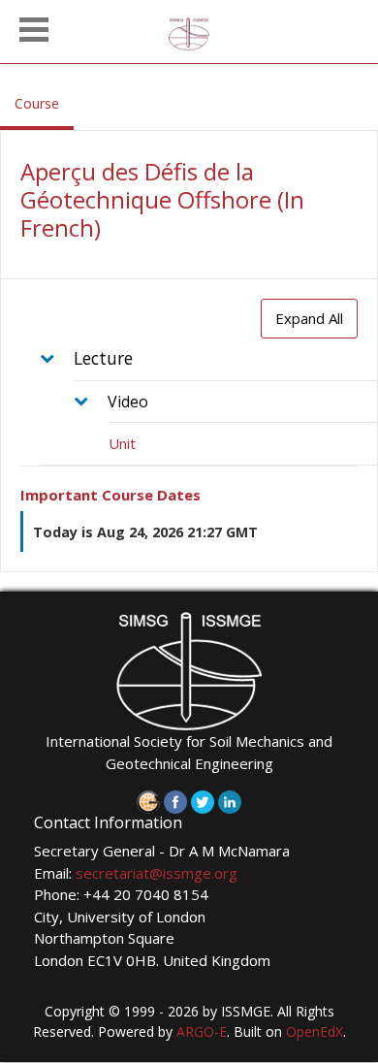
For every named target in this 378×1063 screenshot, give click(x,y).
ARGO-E (201, 1031)
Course (44, 103)
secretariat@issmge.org (156, 873)
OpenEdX (314, 1031)
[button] (33, 27)
